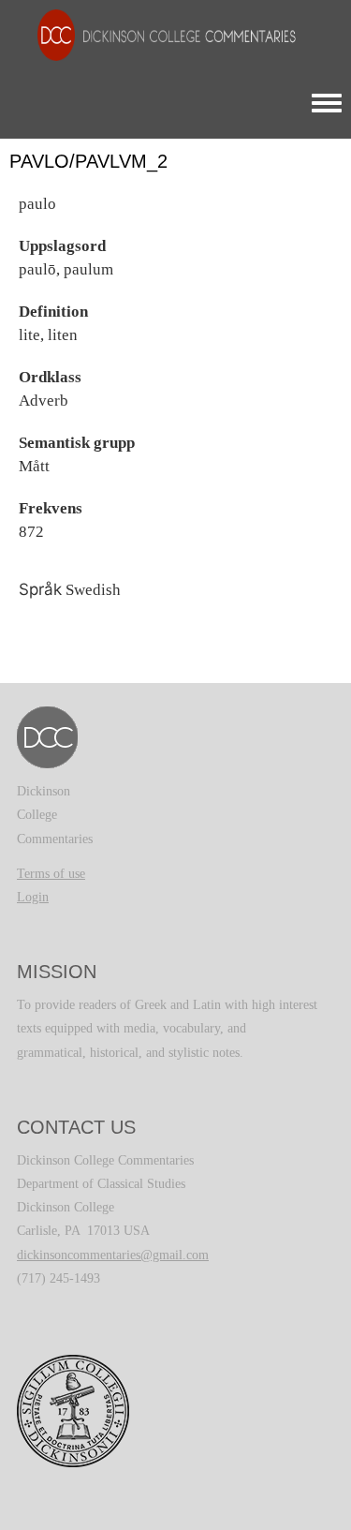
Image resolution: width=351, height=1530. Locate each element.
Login (33, 897)
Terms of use (51, 874)
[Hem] (157, 34)
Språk (40, 589)
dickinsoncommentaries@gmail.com (113, 1255)
